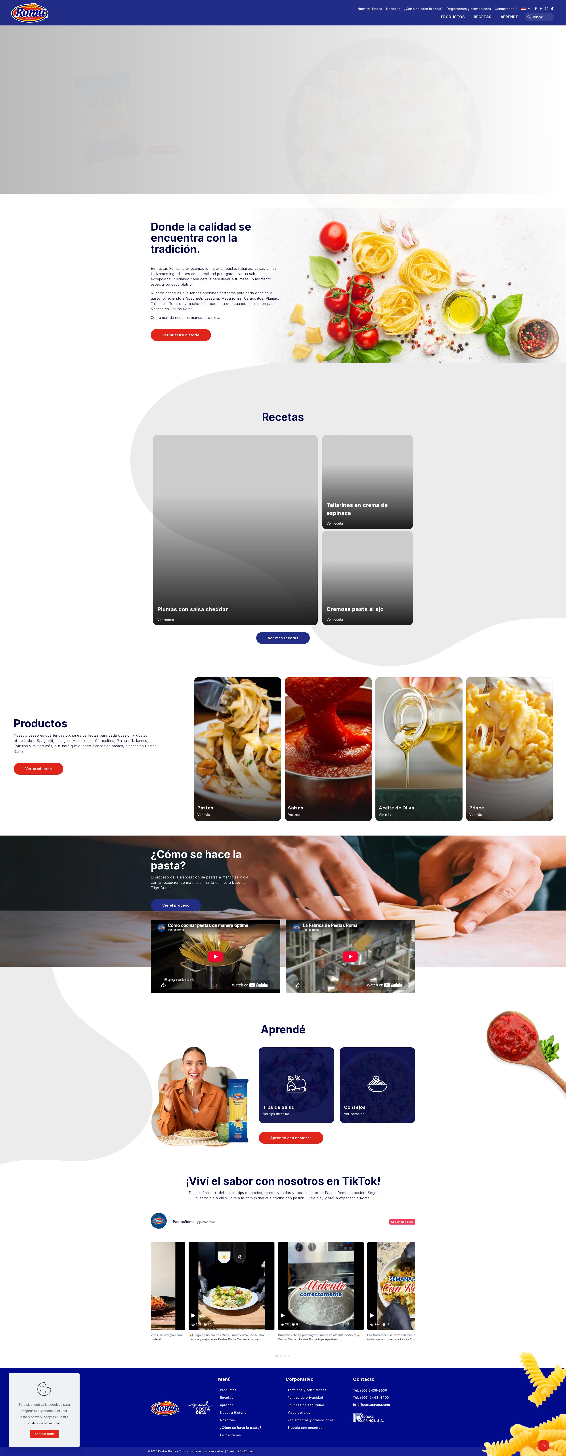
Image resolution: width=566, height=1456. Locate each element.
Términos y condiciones (306, 1390)
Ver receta (165, 620)
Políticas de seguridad (305, 1405)
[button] (276, 1356)
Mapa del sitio (299, 1412)
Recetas (226, 1397)
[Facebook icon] (535, 8)
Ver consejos (354, 1114)
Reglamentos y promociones (469, 9)
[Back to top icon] (543, 1446)
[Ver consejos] (377, 1078)
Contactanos (504, 9)
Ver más (203, 815)
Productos (228, 1390)
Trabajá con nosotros (304, 1427)
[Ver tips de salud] (296, 1078)
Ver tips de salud (276, 1114)
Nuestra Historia (370, 9)
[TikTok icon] (552, 8)
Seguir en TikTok (402, 1221)
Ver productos (163, 150)
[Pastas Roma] (29, 12)
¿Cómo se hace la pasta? (423, 9)
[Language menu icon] (525, 8)
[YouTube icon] (541, 8)
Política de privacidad (305, 1397)
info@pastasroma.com (371, 1404)
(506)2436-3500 (373, 1390)
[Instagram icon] (546, 8)
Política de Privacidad (43, 1423)
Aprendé (227, 1405)
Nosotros (393, 9)
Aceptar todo (44, 1434)
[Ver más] (237, 749)
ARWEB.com (246, 1451)
